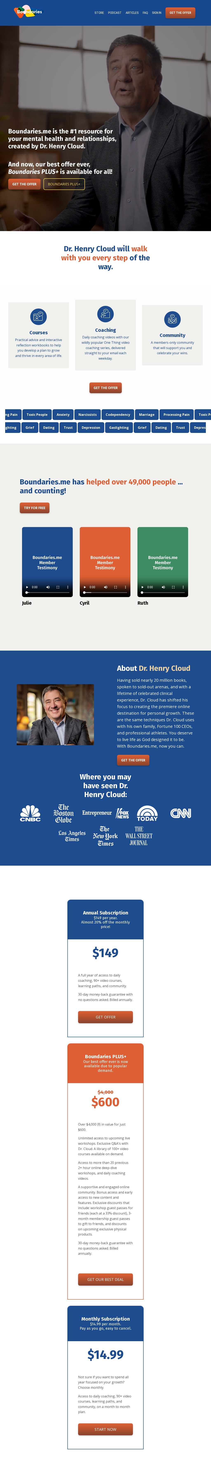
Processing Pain (185, 414)
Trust (112, 427)
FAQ (145, 12)
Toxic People (45, 414)
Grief (73, 427)
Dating (92, 427)
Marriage (155, 414)
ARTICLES (132, 12)
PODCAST (115, 12)
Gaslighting (50, 427)
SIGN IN (156, 12)
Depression (22, 427)
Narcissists (96, 414)
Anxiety (71, 414)
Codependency (126, 414)
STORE (99, 12)
